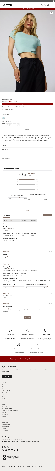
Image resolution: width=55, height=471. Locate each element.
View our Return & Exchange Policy (27, 338)
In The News (5, 430)
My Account (5, 384)
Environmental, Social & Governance (10, 410)
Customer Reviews (6, 424)
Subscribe (7, 376)
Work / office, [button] (42, 280)
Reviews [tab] (7, 215)
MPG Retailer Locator (7, 408)
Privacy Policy (17, 466)
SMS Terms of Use (30, 466)
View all (27, 210)
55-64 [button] (17, 235)
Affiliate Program (6, 426)
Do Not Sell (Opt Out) (39, 466)
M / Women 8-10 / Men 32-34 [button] (8, 235)
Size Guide (4, 398)
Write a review (47, 215)
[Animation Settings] (54, 1)
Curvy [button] (23, 235)
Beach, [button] (46, 280)
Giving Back (5, 414)
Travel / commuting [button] (9, 281)
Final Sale (15, 101)
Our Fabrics (4, 412)
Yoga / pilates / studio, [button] (28, 280)
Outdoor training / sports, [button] (19, 280)
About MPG (4, 406)
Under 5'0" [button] (33, 235)
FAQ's (3, 394)
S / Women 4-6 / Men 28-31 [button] (8, 275)
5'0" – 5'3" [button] (22, 275)
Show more (27, 317)
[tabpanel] (27, 269)
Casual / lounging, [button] (36, 280)
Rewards (4, 428)
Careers (4, 416)
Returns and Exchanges (7, 390)
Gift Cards (4, 396)
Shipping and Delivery (7, 388)
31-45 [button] (16, 275)
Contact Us (4, 386)
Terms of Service (23, 466)
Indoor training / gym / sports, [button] (8, 280)
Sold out (27, 129)
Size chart (9, 121)
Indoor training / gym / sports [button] (8, 240)
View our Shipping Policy (10, 338)
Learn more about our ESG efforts (36, 352)
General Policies (5, 392)
